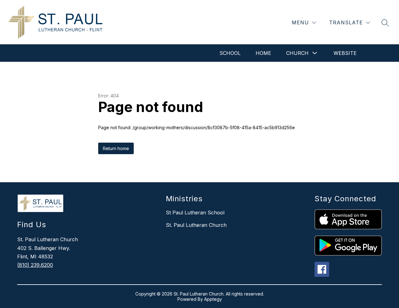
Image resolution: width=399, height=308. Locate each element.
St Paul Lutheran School (195, 212)
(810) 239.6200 (35, 265)
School (230, 53)
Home (263, 53)
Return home (116, 148)
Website (345, 53)
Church (297, 53)
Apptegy (213, 299)
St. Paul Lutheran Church (196, 225)
